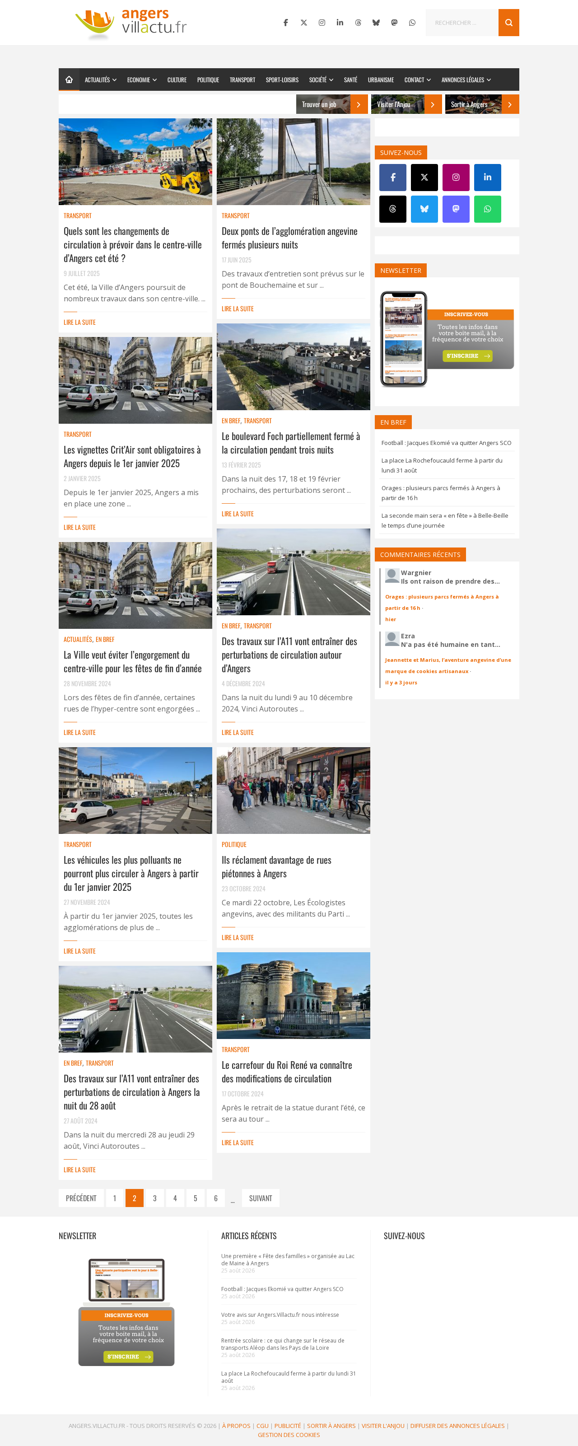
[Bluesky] (376, 22)
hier (390, 619)
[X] (303, 22)
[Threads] (358, 22)
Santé (350, 79)
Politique (208, 79)
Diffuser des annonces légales (457, 1426)
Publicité (288, 1426)
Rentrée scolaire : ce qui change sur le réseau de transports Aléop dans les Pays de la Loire (283, 1344)
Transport (242, 79)
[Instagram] (321, 22)
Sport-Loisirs (282, 79)
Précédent (81, 1198)
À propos (236, 1426)
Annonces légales (463, 79)
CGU (262, 1426)
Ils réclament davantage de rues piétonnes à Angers (276, 866)
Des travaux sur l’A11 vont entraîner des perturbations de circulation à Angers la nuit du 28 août (132, 1091)
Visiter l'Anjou (383, 1426)
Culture (177, 79)
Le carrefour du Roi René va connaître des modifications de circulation (287, 1071)
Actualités (97, 79)
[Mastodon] (394, 22)
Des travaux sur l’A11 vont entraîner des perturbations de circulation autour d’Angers (289, 654)
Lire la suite (80, 322)
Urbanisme (381, 79)
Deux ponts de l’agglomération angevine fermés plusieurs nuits (290, 237)
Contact (414, 79)
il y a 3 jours (401, 682)
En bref (231, 420)
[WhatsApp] (412, 22)
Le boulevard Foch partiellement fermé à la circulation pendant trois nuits (291, 442)
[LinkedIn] (340, 22)
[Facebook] (285, 22)
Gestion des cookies (289, 1435)
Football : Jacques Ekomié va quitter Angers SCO (447, 443)
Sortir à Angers (331, 1426)
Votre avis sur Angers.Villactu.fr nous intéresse (280, 1315)
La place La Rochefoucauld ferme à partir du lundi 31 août (288, 1377)
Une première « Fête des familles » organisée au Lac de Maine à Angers (287, 1259)
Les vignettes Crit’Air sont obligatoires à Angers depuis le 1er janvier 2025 (132, 456)
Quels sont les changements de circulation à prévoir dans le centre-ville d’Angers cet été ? (133, 244)
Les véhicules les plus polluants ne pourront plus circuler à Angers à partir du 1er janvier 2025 (131, 873)
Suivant (260, 1198)
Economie (138, 79)
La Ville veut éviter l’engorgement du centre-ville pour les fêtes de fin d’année (133, 661)
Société (317, 79)
